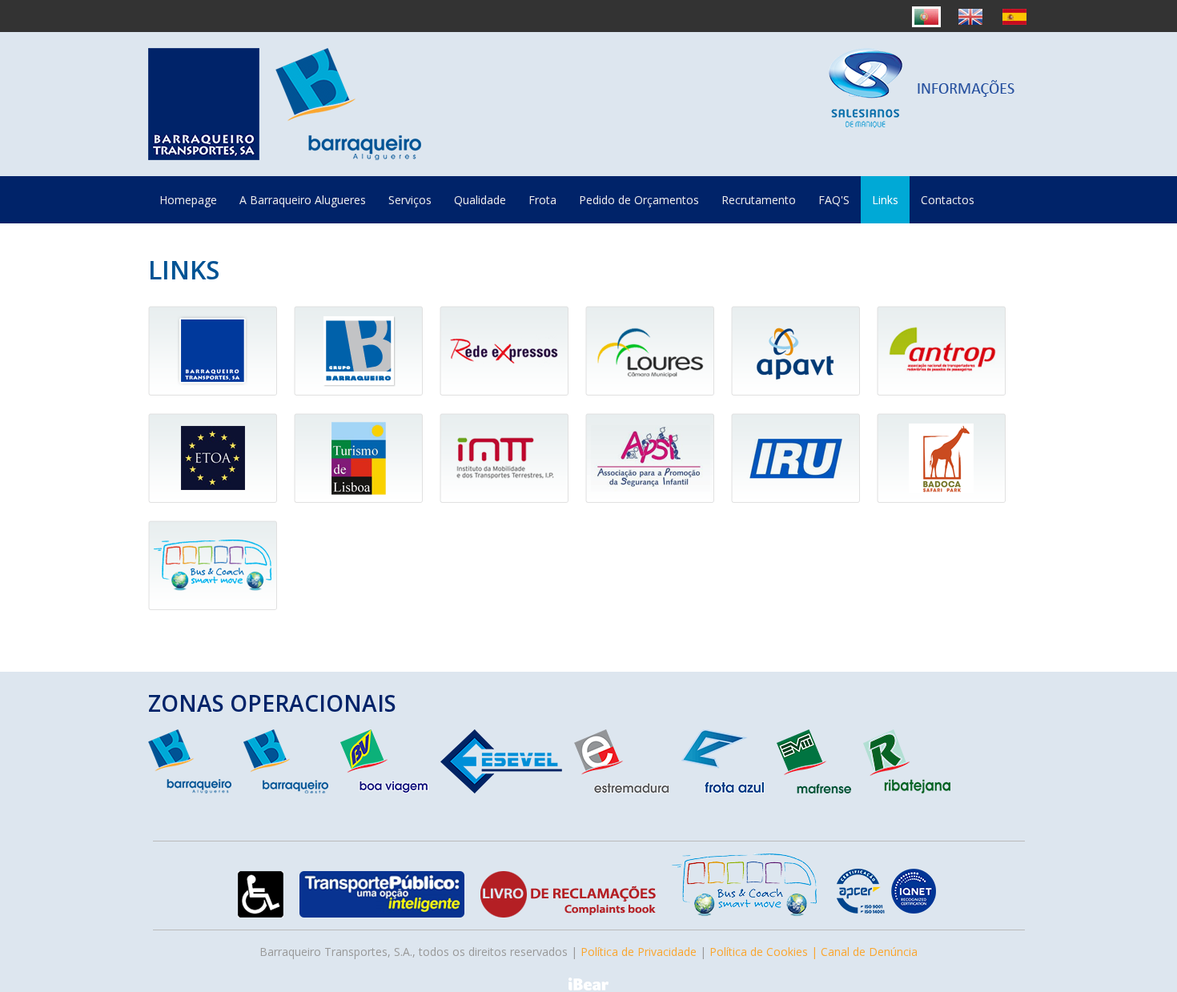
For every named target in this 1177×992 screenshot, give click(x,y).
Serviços (410, 199)
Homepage (188, 199)
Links (885, 199)
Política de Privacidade (638, 951)
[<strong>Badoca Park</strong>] (947, 507)
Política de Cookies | (765, 951)
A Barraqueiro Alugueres (302, 199)
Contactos (947, 199)
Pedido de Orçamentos (639, 199)
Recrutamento (758, 199)
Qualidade (480, 199)
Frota (542, 199)
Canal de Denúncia (869, 951)
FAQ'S (834, 199)
